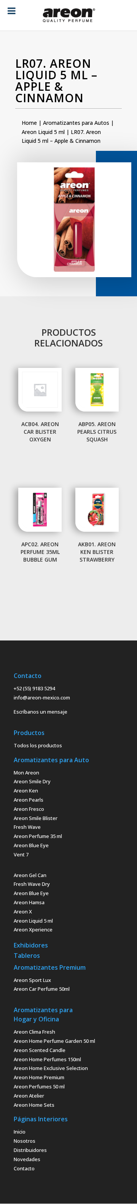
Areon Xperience (33, 929)
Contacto (24, 1168)
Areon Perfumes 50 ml (39, 1086)
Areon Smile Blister (35, 818)
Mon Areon (26, 772)
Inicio (19, 1131)
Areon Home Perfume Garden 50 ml (54, 1040)
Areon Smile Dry (32, 781)
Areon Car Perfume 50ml (42, 988)
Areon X (23, 911)
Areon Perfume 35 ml (38, 836)
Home (29, 122)
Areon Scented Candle (39, 1050)
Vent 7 (21, 854)
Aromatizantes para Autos (76, 122)
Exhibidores (31, 945)
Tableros (27, 955)
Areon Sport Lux (32, 980)
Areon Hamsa (29, 902)
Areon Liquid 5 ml (43, 132)
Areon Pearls (28, 799)
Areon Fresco (29, 808)
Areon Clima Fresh (34, 1031)
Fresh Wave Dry (32, 884)
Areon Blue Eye (31, 845)
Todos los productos (38, 745)
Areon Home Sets (34, 1104)
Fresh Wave (27, 826)
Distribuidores (30, 1150)
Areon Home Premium (39, 1077)
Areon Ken (26, 790)
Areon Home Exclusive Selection (51, 1068)
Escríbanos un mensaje (40, 711)
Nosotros (24, 1140)
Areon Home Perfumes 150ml (47, 1059)
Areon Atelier (29, 1095)
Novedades (27, 1159)
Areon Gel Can (30, 875)
